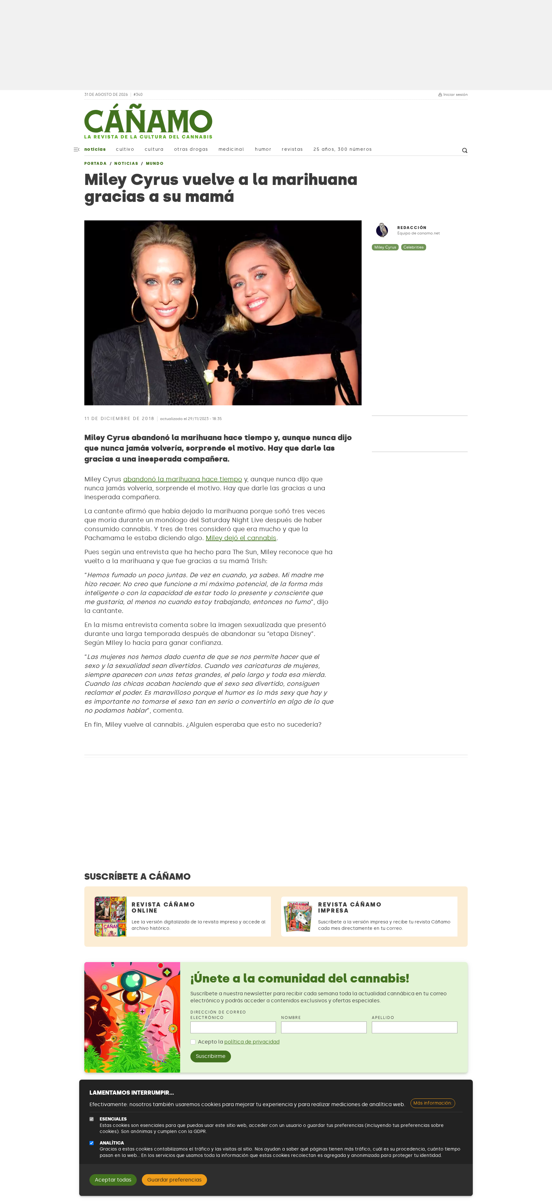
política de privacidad (252, 1042)
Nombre (291, 1017)
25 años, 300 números (342, 149)
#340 (138, 95)
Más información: (432, 1103)
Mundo (155, 163)
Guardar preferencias (174, 1180)
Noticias (95, 149)
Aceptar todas (113, 1180)
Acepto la (239, 1042)
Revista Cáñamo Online (163, 907)
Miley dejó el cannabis (241, 538)
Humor (263, 149)
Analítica (112, 1143)
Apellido (383, 1017)
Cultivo (125, 149)
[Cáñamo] (148, 124)
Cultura (154, 149)
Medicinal (231, 149)
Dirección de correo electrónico (218, 1015)
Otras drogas (191, 149)
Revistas (292, 149)
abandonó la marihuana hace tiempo (182, 479)
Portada (95, 163)
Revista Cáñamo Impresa (350, 907)
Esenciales (113, 1119)
